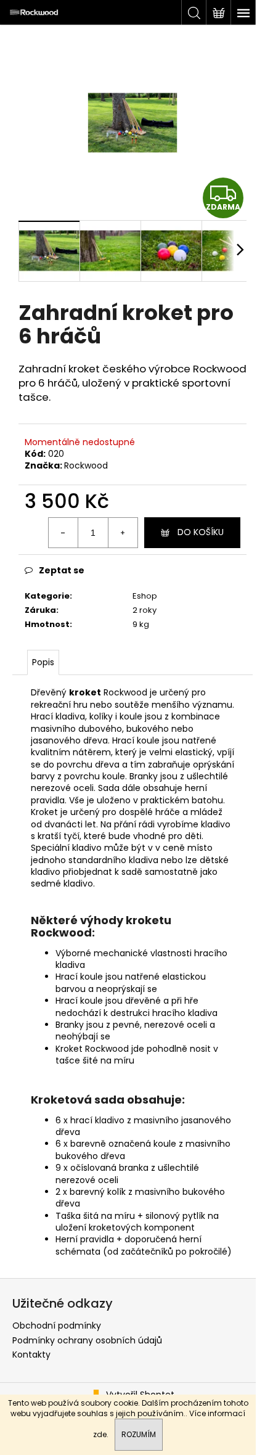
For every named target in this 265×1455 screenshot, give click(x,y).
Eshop (144, 596)
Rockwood (86, 465)
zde (100, 1434)
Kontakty (31, 1354)
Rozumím (138, 1434)
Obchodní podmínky (56, 1325)
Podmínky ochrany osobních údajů (87, 1340)
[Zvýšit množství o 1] (122, 532)
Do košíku (200, 532)
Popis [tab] (43, 662)
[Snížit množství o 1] (63, 532)
